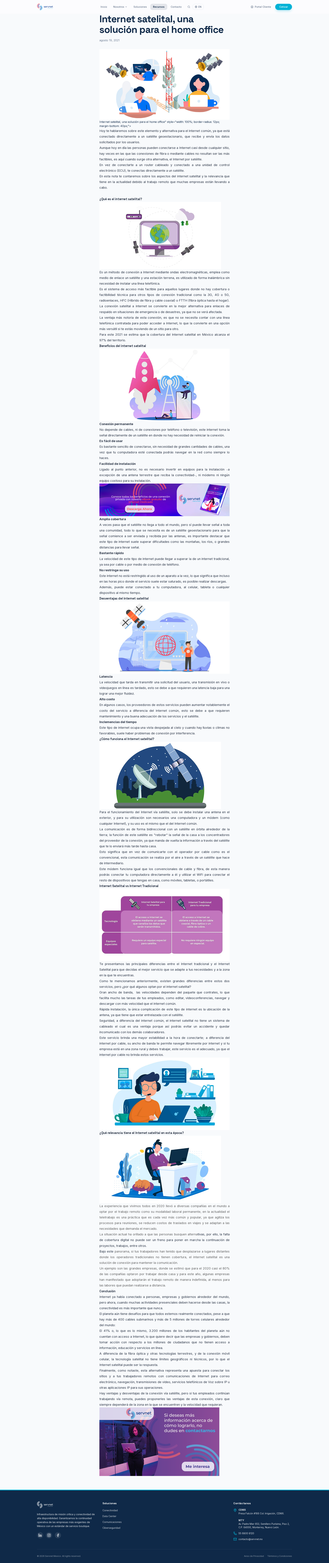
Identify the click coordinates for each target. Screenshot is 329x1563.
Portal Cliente (263, 6)
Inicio (104, 6)
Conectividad (110, 1510)
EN (200, 6)
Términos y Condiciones (279, 1556)
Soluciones (140, 6)
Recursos (158, 6)
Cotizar (283, 6)
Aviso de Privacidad (254, 1556)
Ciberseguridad (111, 1527)
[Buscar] (188, 6)
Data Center (109, 1516)
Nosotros (118, 6)
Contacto (176, 6)
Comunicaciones (112, 1522)
